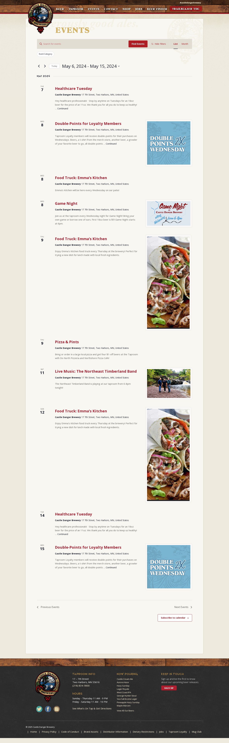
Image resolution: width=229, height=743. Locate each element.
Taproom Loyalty (178, 731)
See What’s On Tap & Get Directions (92, 708)
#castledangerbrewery (190, 2)
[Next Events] (45, 66)
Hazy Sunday (123, 685)
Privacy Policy (49, 731)
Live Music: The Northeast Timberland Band (96, 371)
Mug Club (197, 731)
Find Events (138, 43)
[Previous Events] (39, 66)
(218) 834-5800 (81, 685)
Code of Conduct (70, 731)
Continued (62, 108)
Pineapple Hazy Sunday (128, 702)
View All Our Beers (125, 710)
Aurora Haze (123, 682)
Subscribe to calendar (173, 617)
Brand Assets (91, 731)
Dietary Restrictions (143, 731)
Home (33, 731)
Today (54, 66)
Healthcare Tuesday (73, 88)
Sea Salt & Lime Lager (127, 699)
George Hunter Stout (126, 695)
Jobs (161, 731)
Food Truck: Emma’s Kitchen (81, 177)
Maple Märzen (124, 705)
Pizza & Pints (67, 341)
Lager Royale (123, 689)
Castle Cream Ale (125, 679)
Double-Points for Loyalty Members (88, 123)
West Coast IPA (124, 692)
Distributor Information (115, 731)
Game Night (66, 203)
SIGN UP (169, 688)
